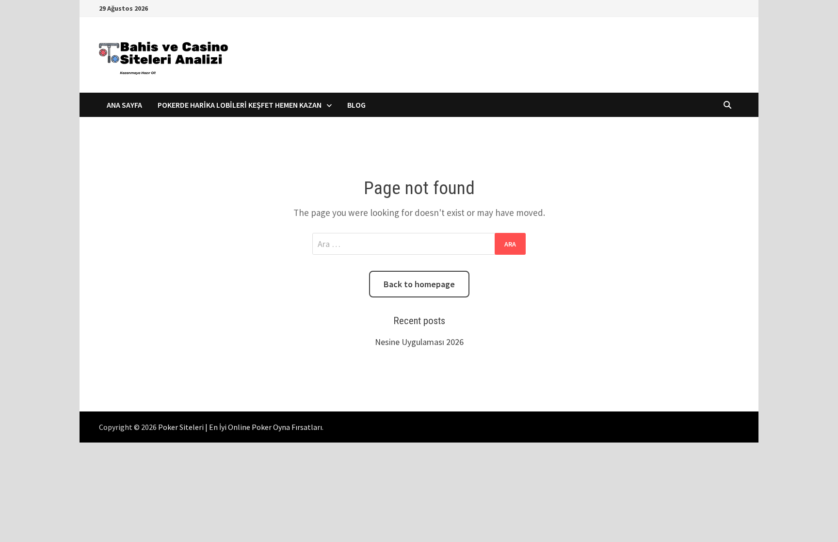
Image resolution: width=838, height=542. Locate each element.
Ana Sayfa (124, 105)
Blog (356, 105)
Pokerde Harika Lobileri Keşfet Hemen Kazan (240, 105)
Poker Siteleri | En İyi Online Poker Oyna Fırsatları (240, 427)
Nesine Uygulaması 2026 (419, 341)
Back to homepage (419, 284)
